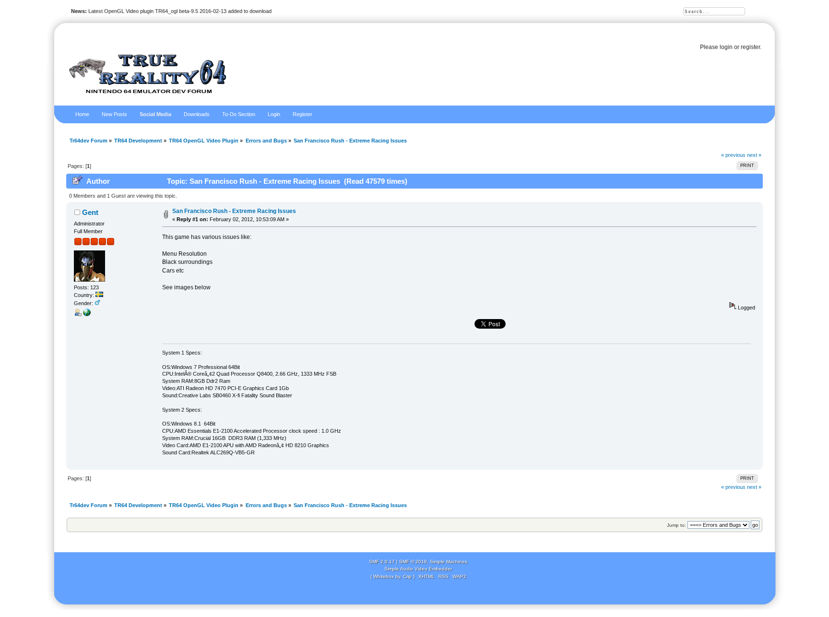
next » (754, 155)
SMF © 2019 (413, 561)
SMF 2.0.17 (382, 561)
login (726, 47)
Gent (90, 212)
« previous (733, 155)
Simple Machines (448, 561)
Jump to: (676, 525)
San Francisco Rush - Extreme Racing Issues (234, 211)
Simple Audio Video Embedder (418, 568)
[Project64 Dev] (87, 314)
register (750, 47)
